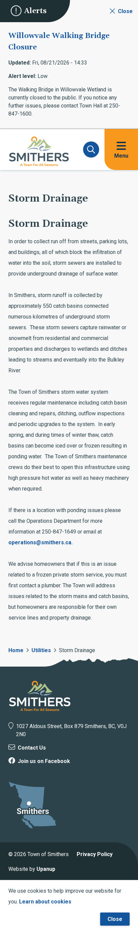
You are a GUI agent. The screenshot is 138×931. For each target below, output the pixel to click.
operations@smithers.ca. (40, 542)
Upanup (46, 869)
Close (115, 919)
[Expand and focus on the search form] (91, 149)
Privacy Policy (95, 854)
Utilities (41, 650)
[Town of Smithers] (39, 696)
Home (15, 650)
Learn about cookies (45, 901)
